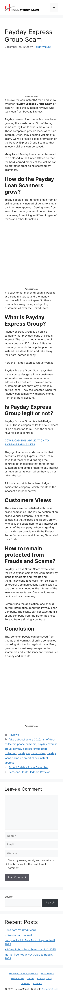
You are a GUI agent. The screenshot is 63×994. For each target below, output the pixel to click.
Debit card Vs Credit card (20, 930)
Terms (30, 978)
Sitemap (25, 983)
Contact (37, 983)
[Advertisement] (31, 74)
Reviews (14, 734)
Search (9, 896)
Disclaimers (47, 973)
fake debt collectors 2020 (24, 739)
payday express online (31, 753)
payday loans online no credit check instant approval (30, 758)
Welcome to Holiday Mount (23, 973)
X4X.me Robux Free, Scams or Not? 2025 (30, 949)
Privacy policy (44, 978)
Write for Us (17, 978)
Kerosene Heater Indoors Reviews (29, 772)
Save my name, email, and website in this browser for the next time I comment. (31, 864)
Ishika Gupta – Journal (18, 935)
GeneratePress (50, 989)
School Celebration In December (28, 767)
